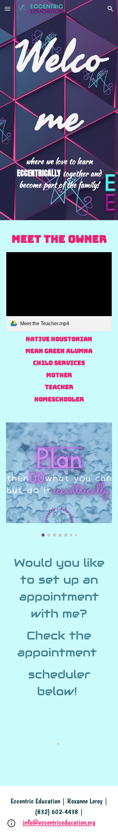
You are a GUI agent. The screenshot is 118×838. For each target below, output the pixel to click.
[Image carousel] (59, 479)
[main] (59, 88)
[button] (7, 8)
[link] (59, 291)
